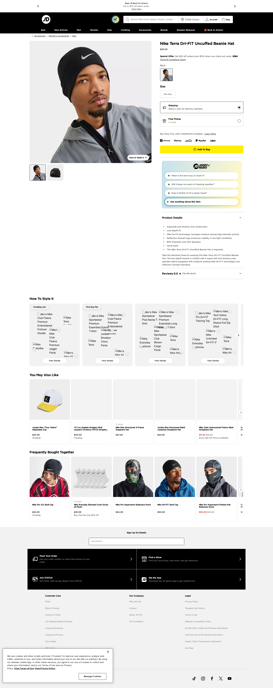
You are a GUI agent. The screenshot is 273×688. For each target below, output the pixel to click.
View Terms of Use (24, 668)
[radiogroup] (201, 114)
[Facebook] (212, 678)
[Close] (108, 651)
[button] (115, 19)
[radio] (239, 107)
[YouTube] (229, 678)
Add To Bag (203, 149)
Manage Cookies (92, 676)
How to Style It (136, 157)
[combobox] (151, 19)
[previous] (38, 6)
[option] (91, 102)
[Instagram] (203, 678)
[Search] (127, 19)
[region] (58, 665)
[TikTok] (194, 678)
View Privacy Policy (45, 668)
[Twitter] (221, 678)
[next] (235, 6)
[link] (46, 19)
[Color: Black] (166, 74)
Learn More (210, 133)
